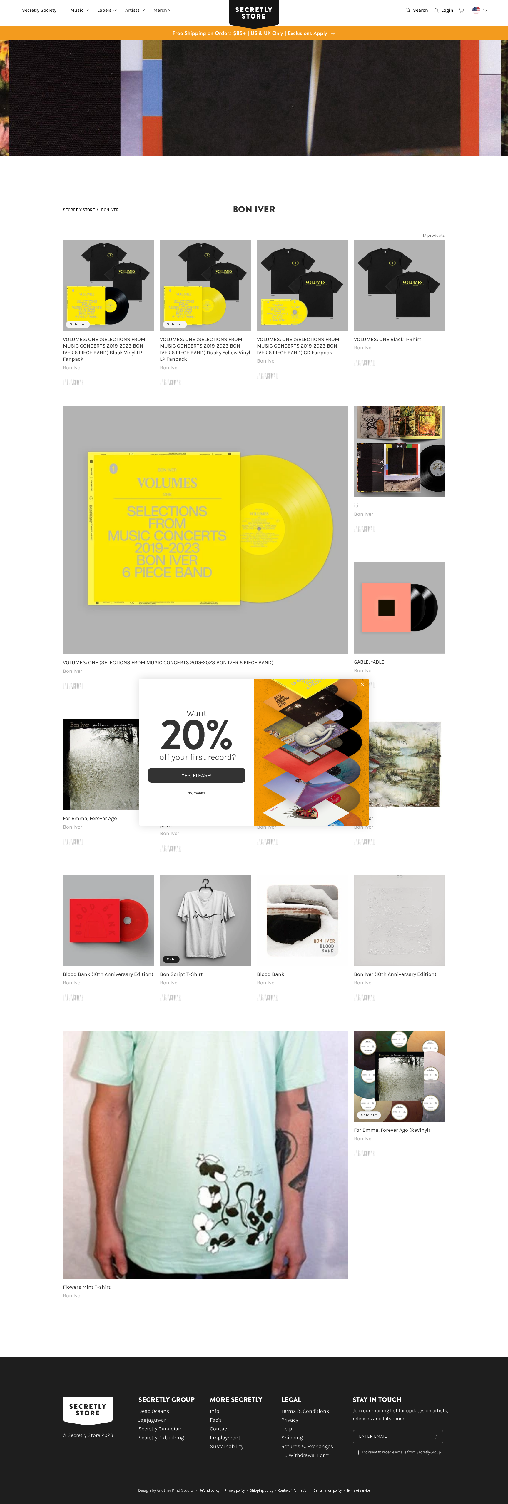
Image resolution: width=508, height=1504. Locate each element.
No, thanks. (197, 793)
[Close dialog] (362, 684)
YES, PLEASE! (197, 775)
